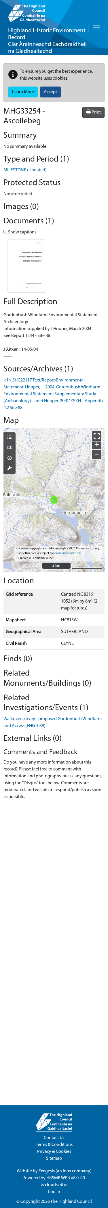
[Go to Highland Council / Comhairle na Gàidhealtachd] (26, 11)
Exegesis (47, 1171)
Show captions (21, 232)
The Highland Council (71, 1201)
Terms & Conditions (54, 1144)
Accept (50, 92)
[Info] (9, 458)
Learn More (23, 92)
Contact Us (54, 1138)
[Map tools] (9, 468)
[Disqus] (54, 882)
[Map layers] (9, 438)
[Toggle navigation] (96, 27)
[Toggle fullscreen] (96, 436)
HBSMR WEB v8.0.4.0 (66, 1178)
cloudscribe (56, 1185)
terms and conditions (67, 553)
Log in (54, 1192)
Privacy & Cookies (54, 1151)
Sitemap (54, 1158)
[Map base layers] (9, 448)
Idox (67, 1171)
